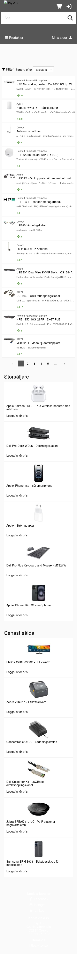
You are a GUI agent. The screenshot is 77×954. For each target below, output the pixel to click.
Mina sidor (60, 37)
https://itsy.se (38, 945)
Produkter (16, 37)
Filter (9, 69)
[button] (69, 6)
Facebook (40, 899)
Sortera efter (24, 69)
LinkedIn (40, 910)
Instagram (40, 904)
